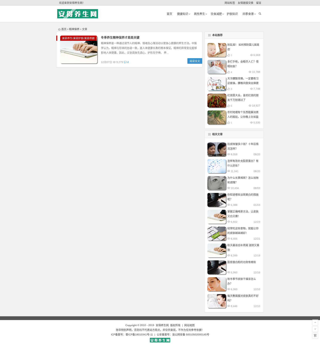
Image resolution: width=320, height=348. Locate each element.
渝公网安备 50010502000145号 (190, 334)
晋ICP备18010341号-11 (139, 334)
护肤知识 (232, 13)
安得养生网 (162, 325)
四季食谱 (248, 13)
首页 (63, 29)
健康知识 (182, 13)
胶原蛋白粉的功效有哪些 (241, 262)
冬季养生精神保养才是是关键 (120, 37)
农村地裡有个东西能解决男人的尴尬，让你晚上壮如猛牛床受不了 (243, 117)
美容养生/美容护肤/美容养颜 (78, 38)
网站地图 (189, 325)
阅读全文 (195, 60)
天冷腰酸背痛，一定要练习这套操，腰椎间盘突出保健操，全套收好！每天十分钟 (243, 83)
